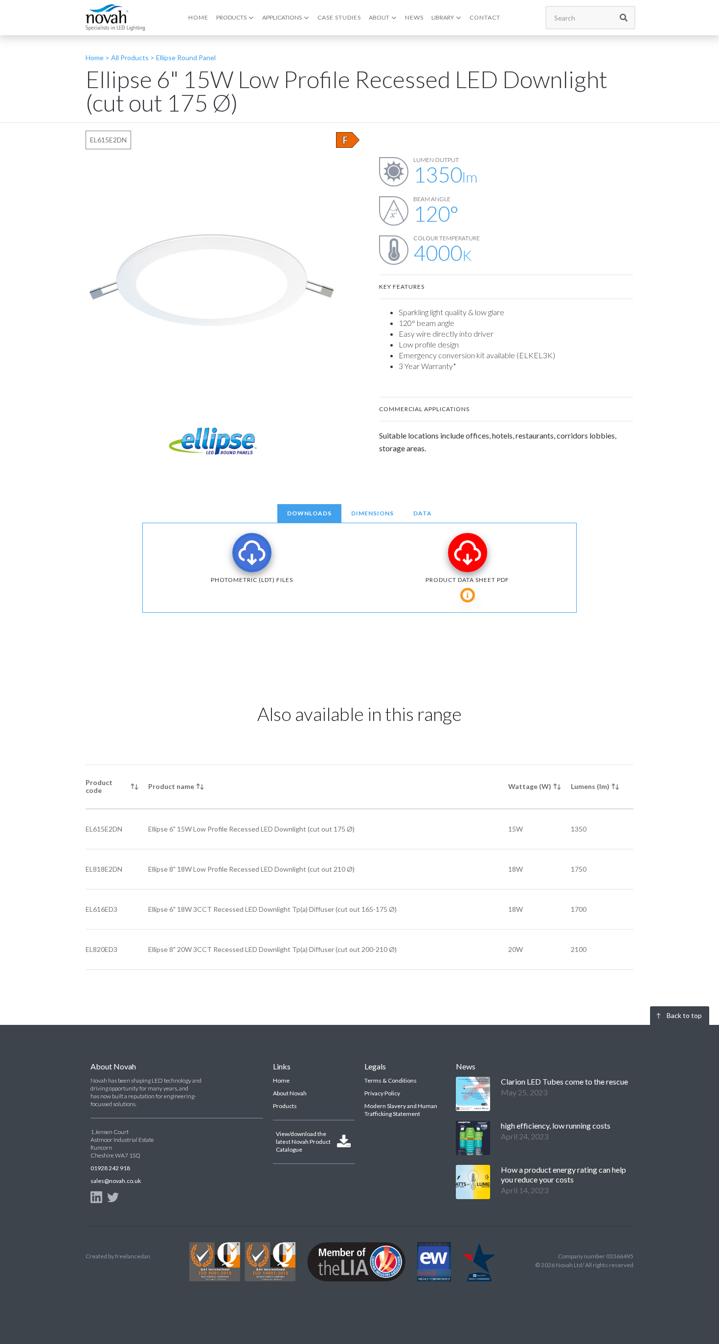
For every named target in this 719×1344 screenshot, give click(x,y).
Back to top (684, 1015)
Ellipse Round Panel (186, 57)
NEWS (414, 17)
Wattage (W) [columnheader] (529, 786)
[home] (115, 17)
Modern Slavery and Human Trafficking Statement (400, 1109)
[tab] (309, 513)
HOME (198, 17)
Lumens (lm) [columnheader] (590, 786)
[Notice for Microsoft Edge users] (467, 595)
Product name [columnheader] (171, 786)
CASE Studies (339, 17)
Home (281, 1080)
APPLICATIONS (282, 17)
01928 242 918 (110, 1168)
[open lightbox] (213, 284)
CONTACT (485, 17)
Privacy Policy (382, 1093)
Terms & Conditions (390, 1080)
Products (285, 1106)
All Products (129, 57)
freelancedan (132, 1256)
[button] (235, 17)
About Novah (290, 1093)
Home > (98, 57)
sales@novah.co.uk (115, 1180)
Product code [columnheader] (99, 786)
